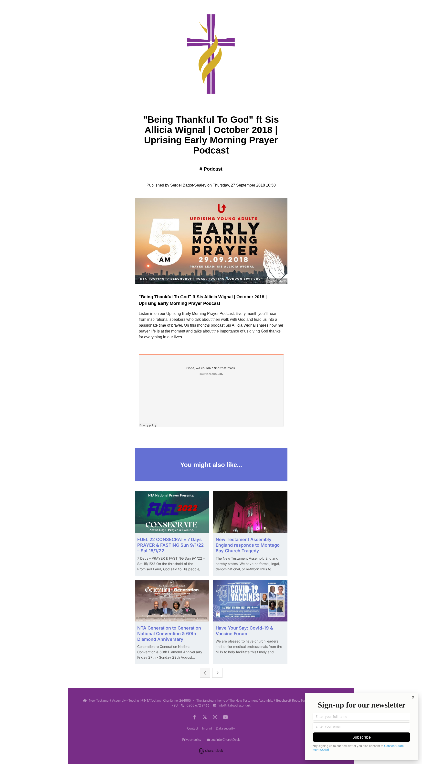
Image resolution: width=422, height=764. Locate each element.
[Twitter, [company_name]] (204, 716)
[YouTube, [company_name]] (225, 716)
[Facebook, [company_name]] (194, 716)
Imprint (207, 728)
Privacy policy (191, 740)
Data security (225, 728)
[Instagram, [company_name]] (215, 716)
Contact (192, 728)
